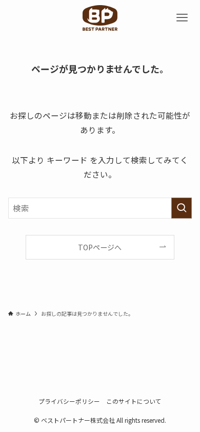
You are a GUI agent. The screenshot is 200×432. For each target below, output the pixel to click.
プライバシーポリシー (69, 401)
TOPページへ (100, 247)
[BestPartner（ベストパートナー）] (100, 18)
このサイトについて (134, 401)
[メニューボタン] (182, 18)
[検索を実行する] (181, 208)
